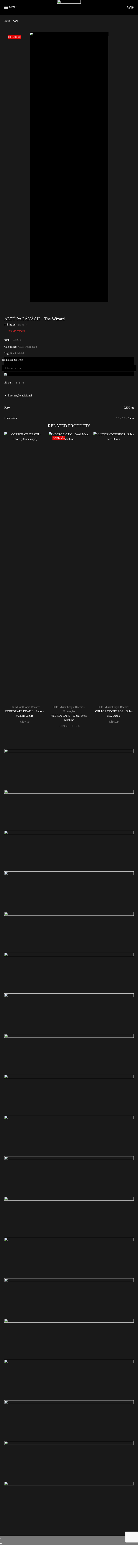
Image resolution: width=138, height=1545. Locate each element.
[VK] (19, 382)
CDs (15, 21)
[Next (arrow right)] (1, 1543)
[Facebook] (16, 382)
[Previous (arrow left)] (0, 1543)
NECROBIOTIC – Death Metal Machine (69, 717)
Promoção (31, 346)
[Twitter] (13, 382)
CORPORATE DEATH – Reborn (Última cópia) (24, 713)
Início (7, 21)
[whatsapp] (23, 382)
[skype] (26, 382)
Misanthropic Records (27, 707)
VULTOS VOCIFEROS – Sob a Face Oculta (114, 713)
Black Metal (17, 353)
